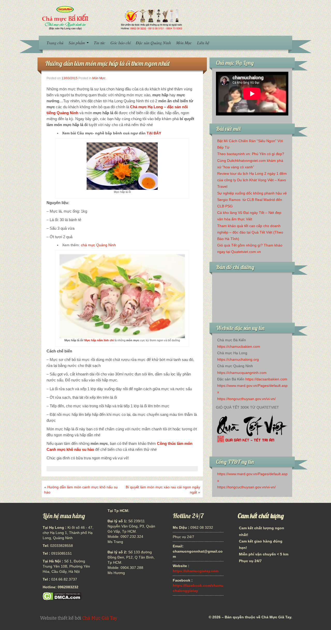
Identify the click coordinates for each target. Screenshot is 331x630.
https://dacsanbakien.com (266, 379)
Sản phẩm (77, 42)
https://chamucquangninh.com (242, 373)
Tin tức (99, 42)
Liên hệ (203, 42)
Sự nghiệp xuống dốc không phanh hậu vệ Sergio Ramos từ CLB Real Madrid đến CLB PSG (252, 199)
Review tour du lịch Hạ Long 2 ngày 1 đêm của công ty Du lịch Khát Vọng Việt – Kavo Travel (252, 180)
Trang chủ (55, 42)
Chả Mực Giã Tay (99, 618)
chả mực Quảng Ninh (98, 245)
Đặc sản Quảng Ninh (153, 42)
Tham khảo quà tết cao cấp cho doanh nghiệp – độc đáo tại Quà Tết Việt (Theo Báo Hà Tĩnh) (250, 232)
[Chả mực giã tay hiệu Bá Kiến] (111, 18)
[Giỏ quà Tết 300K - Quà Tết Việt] (252, 429)
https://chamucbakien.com (238, 346)
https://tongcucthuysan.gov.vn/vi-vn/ (246, 399)
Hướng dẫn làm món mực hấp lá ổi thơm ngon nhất (107, 63)
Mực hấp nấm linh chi (99, 340)
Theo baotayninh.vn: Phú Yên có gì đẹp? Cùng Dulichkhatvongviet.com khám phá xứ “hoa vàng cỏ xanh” (250, 160)
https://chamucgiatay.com (196, 571)
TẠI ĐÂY (154, 133)
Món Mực (184, 42)
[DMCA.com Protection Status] (62, 596)
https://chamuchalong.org (238, 359)
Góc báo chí (120, 42)
